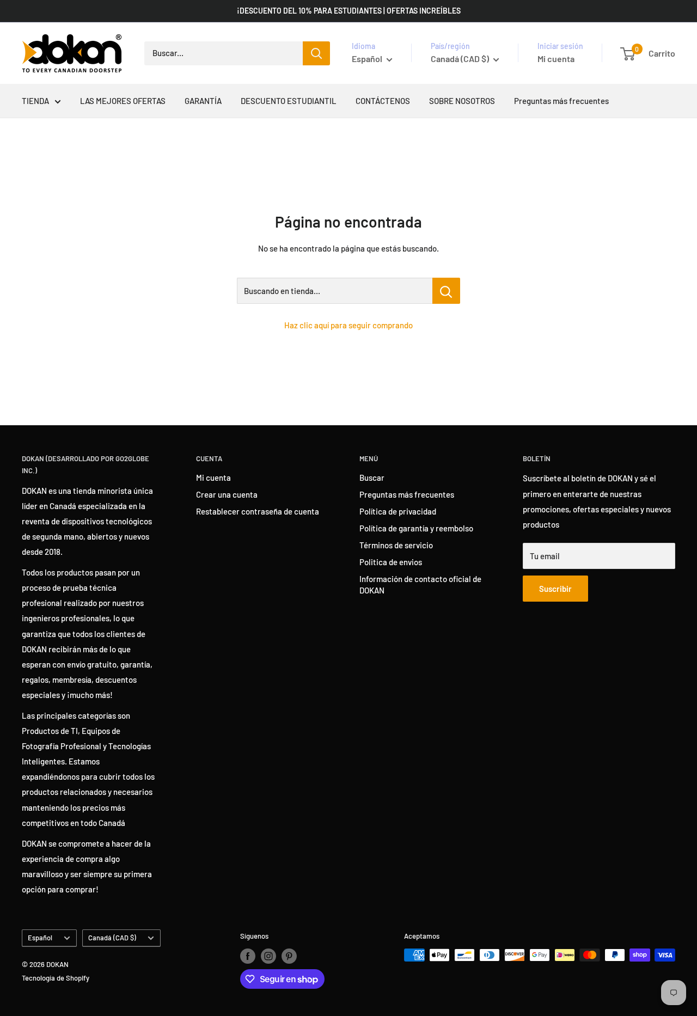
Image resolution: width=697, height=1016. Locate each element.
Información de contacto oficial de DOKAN (420, 584)
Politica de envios (390, 562)
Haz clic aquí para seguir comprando (348, 325)
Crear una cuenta (227, 494)
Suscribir (555, 588)
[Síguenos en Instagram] (268, 956)
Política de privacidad (397, 511)
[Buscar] (316, 53)
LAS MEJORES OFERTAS (123, 101)
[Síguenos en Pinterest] (289, 956)
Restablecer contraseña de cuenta (257, 511)
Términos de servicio (396, 545)
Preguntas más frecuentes (561, 101)
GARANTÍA (203, 101)
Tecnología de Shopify (55, 978)
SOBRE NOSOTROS (462, 101)
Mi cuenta (555, 58)
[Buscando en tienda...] (446, 291)
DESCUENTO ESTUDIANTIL (289, 101)
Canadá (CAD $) (112, 937)
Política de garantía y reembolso (416, 528)
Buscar (371, 477)
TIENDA (35, 101)
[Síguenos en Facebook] (247, 956)
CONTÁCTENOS (383, 101)
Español (40, 937)
